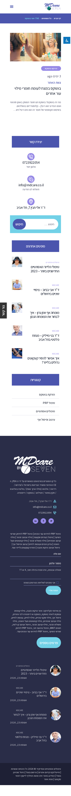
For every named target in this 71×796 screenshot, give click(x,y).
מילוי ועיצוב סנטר (24, 537)
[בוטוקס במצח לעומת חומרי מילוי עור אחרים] (31, 47)
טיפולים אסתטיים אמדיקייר (48, 768)
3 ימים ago (54, 76)
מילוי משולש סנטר (37, 540)
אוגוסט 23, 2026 (18, 677)
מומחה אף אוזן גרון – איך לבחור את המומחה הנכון (44, 315)
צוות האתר (54, 82)
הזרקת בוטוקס (51, 68)
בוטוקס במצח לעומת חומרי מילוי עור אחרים (37, 91)
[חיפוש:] (37, 224)
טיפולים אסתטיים (52, 262)
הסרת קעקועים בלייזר (25, 547)
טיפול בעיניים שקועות (43, 537)
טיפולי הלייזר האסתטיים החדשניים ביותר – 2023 (44, 269)
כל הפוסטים (46, 18)
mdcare (55, 285)
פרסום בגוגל (31, 772)
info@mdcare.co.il (42, 506)
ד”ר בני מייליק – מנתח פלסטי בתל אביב (45, 337)
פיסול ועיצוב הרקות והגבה (48, 547)
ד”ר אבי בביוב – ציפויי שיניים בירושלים (46, 292)
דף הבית (57, 18)
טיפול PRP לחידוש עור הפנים (47, 533)
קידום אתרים (44, 772)
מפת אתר (48, 779)
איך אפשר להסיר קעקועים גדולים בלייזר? (43, 360)
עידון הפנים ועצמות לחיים (40, 544)
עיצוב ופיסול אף (20, 544)
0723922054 (45, 512)
